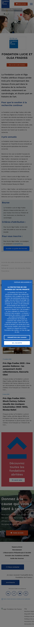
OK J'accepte (17, 343)
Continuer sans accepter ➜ (22, 282)
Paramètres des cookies (17, 337)
